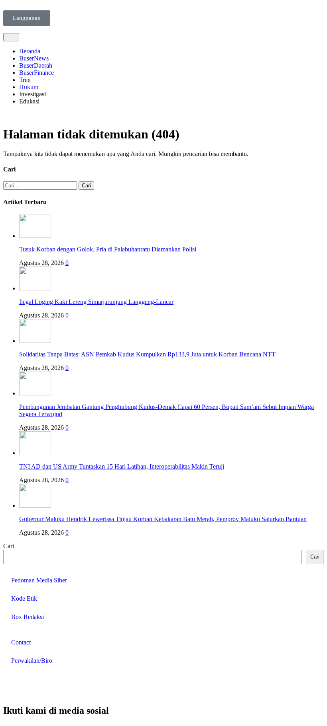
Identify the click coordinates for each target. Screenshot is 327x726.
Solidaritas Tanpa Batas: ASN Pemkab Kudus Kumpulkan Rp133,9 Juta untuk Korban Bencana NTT (147, 354)
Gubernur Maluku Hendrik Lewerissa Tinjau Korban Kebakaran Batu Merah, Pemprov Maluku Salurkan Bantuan (163, 519)
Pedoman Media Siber (39, 580)
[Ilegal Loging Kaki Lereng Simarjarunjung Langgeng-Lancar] (35, 288)
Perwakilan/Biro (31, 660)
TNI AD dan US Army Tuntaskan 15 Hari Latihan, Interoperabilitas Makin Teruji (121, 466)
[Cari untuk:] (41, 185)
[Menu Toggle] (11, 37)
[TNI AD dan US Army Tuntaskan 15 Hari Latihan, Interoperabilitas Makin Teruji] (35, 453)
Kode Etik (24, 598)
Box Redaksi (27, 616)
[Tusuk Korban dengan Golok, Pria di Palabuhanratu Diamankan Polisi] (35, 235)
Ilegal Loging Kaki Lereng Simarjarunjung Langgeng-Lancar (96, 301)
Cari (8, 546)
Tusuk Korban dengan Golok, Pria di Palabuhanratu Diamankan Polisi (107, 249)
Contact (21, 642)
